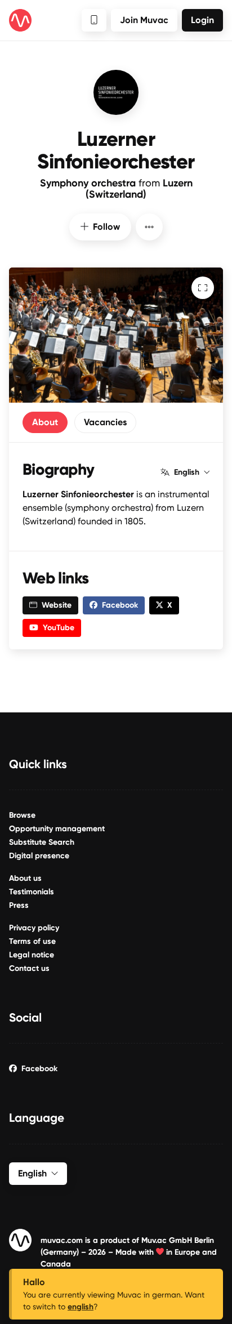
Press (19, 905)
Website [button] (57, 605)
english (80, 1307)
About (45, 422)
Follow (106, 226)
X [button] (169, 605)
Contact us (29, 968)
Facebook (39, 1068)
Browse (22, 815)
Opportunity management (57, 828)
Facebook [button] (120, 605)
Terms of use (32, 941)
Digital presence (39, 856)
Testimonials (31, 892)
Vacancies (105, 422)
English (186, 472)
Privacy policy (34, 928)
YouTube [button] (58, 627)
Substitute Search (41, 842)
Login (202, 20)
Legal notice (31, 955)
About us (25, 878)
